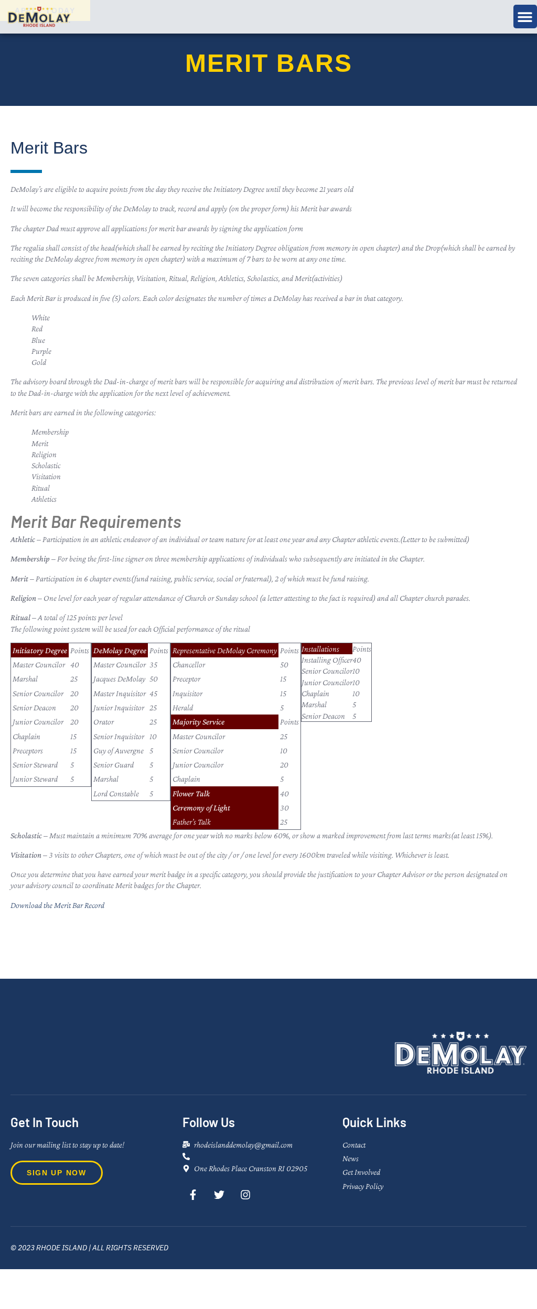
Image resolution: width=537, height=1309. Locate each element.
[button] (525, 16)
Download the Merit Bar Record (57, 905)
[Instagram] (245, 1194)
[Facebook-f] (192, 1194)
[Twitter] (219, 1194)
